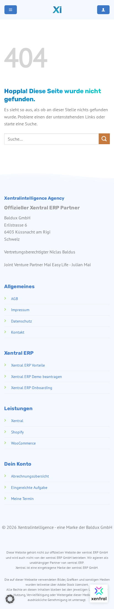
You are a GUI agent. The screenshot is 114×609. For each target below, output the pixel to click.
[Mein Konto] (103, 9)
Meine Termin (22, 498)
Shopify (17, 432)
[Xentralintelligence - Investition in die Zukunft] (57, 9)
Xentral (17, 420)
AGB (14, 298)
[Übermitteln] (104, 138)
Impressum (20, 309)
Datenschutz (21, 321)
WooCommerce (23, 443)
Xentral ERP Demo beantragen (36, 376)
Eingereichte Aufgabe (29, 487)
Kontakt (17, 332)
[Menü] (10, 9)
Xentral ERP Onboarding (31, 387)
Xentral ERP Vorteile (28, 365)
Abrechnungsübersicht (30, 476)
